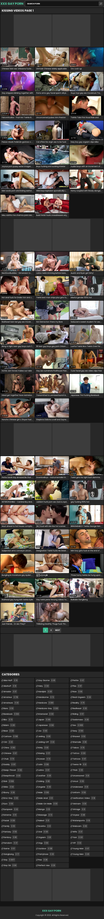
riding (78, 714)
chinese (10, 753)
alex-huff (10, 680)
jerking (44, 736)
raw (77, 691)
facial (9, 820)
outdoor (45, 848)
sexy (78, 730)
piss (77, 686)
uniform (79, 792)
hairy (43, 686)
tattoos (79, 758)
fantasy (10, 831)
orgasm (44, 837)
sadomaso (81, 719)
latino (43, 770)
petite (78, 680)
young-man (81, 848)
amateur (11, 697)
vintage (79, 809)
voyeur (79, 815)
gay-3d (10, 865)
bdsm (9, 725)
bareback (11, 714)
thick (78, 770)
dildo (9, 786)
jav (42, 730)
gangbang (11, 854)
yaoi (78, 837)
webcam (80, 826)
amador (10, 691)
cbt (8, 742)
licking (44, 781)
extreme (10, 815)
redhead (80, 708)
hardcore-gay (48, 708)
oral (43, 831)
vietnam (79, 803)
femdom (11, 843)
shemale (79, 742)
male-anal (45, 798)
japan (44, 719)
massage (45, 815)
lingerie (44, 786)
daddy (9, 764)
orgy (43, 843)
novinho (44, 826)
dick (9, 781)
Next (57, 630)
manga (44, 809)
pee (42, 859)
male (43, 792)
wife (77, 831)
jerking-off (46, 742)
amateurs (11, 702)
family (9, 826)
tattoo (79, 753)
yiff (77, 843)
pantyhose (46, 854)
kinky (43, 747)
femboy (10, 837)
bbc (8, 719)
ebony (9, 792)
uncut (78, 781)
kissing (44, 753)
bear (9, 730)
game (9, 848)
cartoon (11, 736)
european (11, 809)
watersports (81, 820)
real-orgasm (82, 697)
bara (8, 708)
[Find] (101, 4)
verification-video (84, 798)
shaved (79, 736)
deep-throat (13, 770)
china (9, 747)
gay (9, 859)
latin (43, 764)
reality (78, 702)
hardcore (45, 702)
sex (78, 725)
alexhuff (10, 686)
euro (8, 803)
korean (44, 758)
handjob (45, 691)
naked (43, 820)
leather (44, 775)
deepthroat (12, 775)
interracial (45, 714)
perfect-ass (46, 865)
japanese (46, 725)
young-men (81, 854)
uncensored (81, 775)
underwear (80, 786)
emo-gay (11, 798)
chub (9, 758)
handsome (46, 697)
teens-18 (79, 764)
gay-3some (46, 680)
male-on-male (47, 803)
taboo (78, 747)
